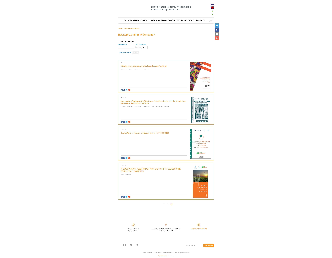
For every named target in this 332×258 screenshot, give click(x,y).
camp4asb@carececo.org (199, 229)
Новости (136, 20)
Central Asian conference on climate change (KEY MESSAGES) (145, 133)
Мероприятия (144, 20)
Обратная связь (189, 20)
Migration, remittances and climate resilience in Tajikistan (144, 66)
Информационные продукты (165, 20)
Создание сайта (162, 256)
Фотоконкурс (200, 20)
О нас (130, 20)
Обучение (180, 20)
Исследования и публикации (131, 28)
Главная (120, 28)
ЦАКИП (153, 20)
